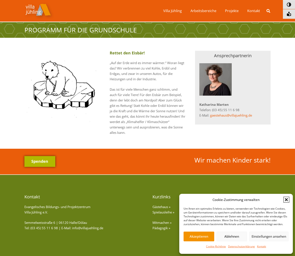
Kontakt (261, 246)
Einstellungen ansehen (269, 236)
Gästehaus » (161, 207)
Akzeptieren (199, 236)
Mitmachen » (161, 222)
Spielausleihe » (163, 212)
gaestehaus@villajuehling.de (231, 115)
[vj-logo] (39, 11)
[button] (286, 200)
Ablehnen (231, 236)
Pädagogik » (161, 228)
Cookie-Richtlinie (216, 246)
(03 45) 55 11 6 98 (44, 228)
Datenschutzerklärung (241, 246)
